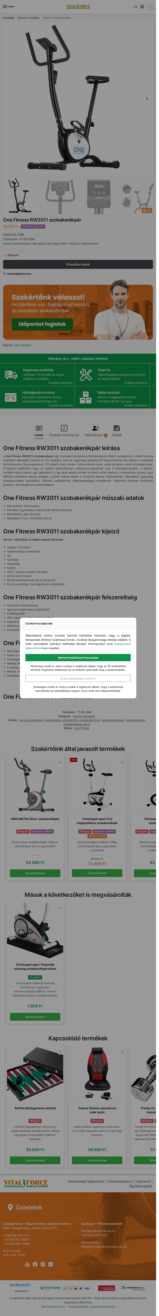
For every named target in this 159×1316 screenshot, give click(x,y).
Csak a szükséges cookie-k (78, 678)
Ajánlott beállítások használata (78, 657)
